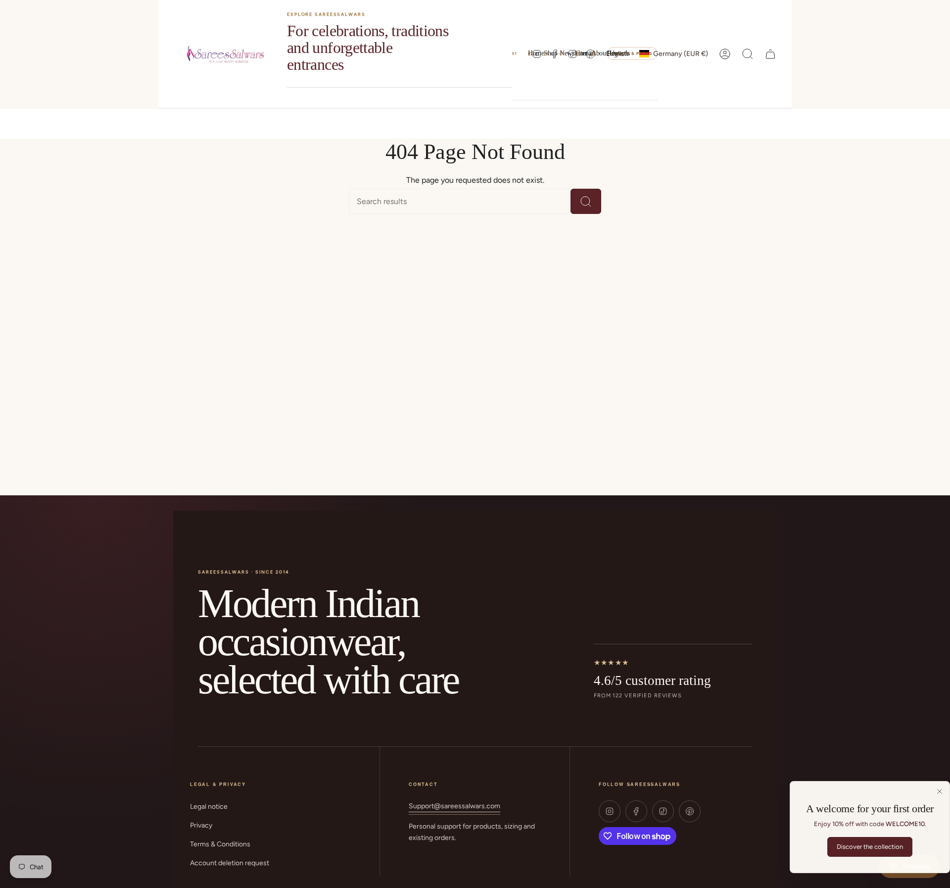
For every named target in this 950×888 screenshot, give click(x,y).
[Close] (940, 791)
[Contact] (567, 53)
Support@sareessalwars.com (454, 806)
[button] (536, 54)
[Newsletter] (552, 53)
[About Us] (583, 53)
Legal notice (209, 806)
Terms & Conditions (220, 844)
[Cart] (770, 54)
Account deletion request (229, 863)
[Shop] (536, 53)
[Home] (520, 53)
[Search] (585, 201)
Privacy (201, 825)
